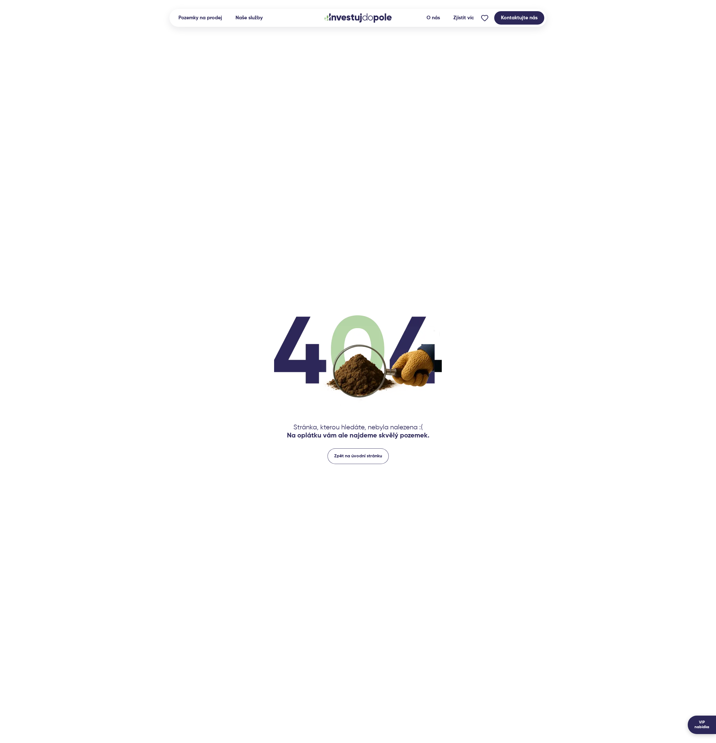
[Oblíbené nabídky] (485, 18)
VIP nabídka (701, 724)
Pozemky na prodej (200, 17)
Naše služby (249, 17)
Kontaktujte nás (519, 17)
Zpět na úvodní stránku (358, 456)
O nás (433, 17)
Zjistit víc (463, 17)
